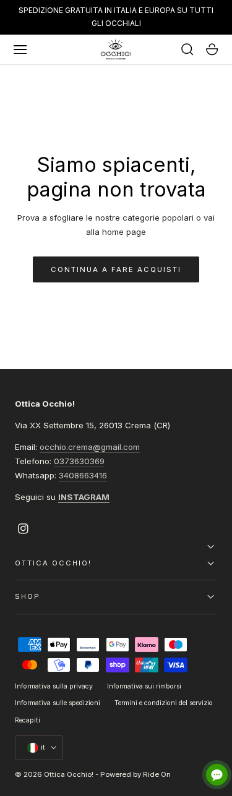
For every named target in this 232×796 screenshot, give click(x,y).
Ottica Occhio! (68, 774)
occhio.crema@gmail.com (90, 447)
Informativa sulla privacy (54, 686)
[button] (20, 49)
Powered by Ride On (135, 774)
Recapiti (27, 720)
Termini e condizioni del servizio (163, 703)
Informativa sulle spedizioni (57, 703)
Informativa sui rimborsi (144, 686)
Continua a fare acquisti (116, 269)
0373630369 (79, 461)
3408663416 (83, 475)
